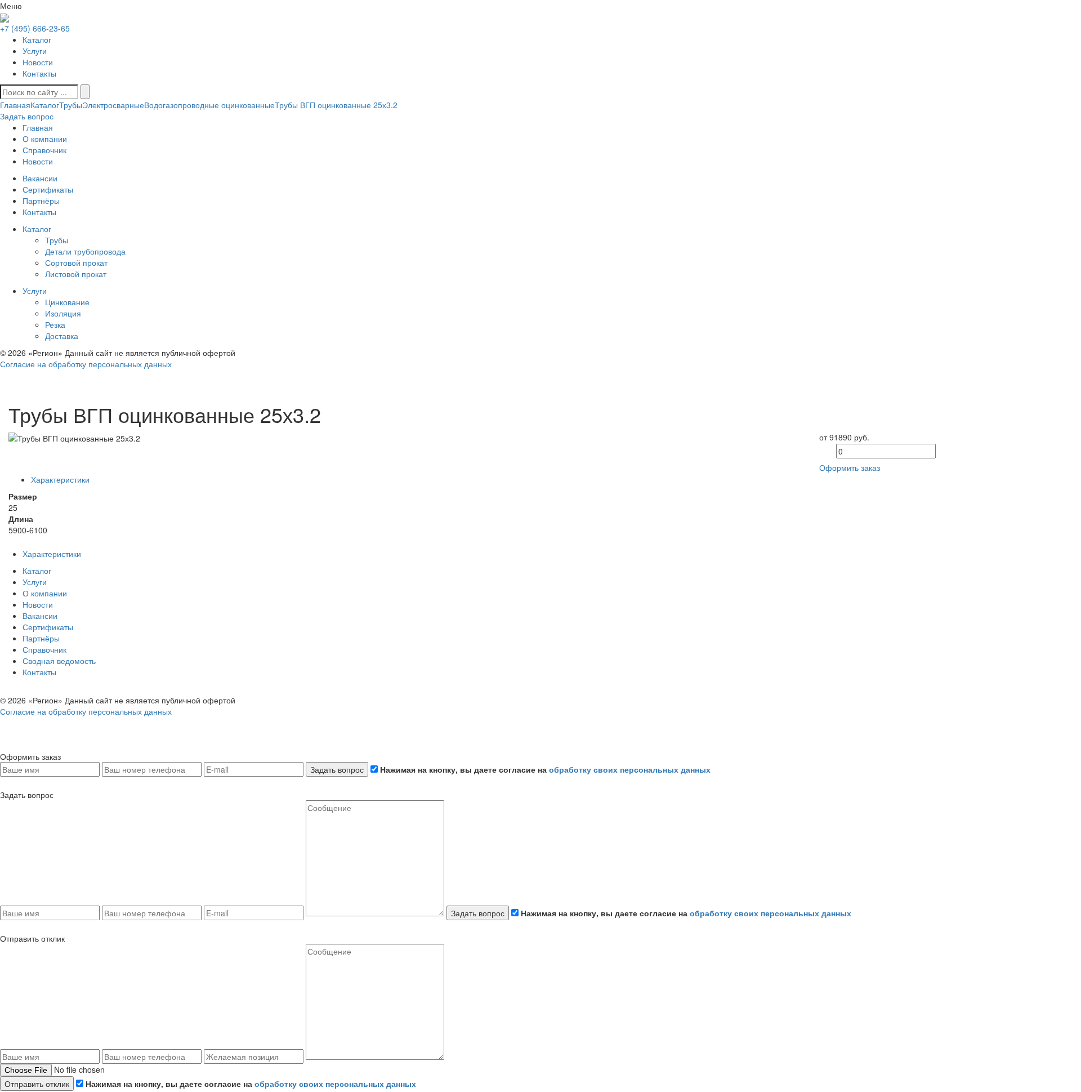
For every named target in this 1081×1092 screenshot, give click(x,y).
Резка (55, 324)
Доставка (61, 335)
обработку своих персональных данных (630, 769)
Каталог (37, 39)
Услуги (35, 50)
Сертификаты (48, 626)
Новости (38, 62)
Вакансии (40, 615)
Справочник (44, 649)
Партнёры (41, 638)
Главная (15, 104)
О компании (45, 593)
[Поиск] (85, 91)
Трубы (70, 104)
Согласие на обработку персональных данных (86, 363)
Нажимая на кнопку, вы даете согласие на (544, 769)
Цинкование (67, 301)
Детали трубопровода (85, 251)
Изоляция (63, 313)
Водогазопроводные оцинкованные (209, 104)
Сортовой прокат (76, 262)
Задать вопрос (337, 769)
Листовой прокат (75, 273)
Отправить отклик (37, 1083)
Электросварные (113, 104)
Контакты (39, 73)
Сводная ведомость (59, 660)
